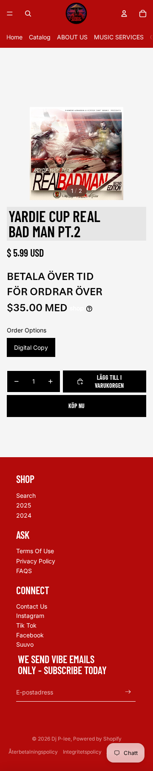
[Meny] (10, 13)
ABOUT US (72, 37)
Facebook (30, 635)
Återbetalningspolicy (33, 752)
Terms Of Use (35, 550)
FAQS (24, 570)
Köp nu (76, 405)
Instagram (30, 615)
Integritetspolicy (82, 752)
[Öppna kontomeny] (124, 13)
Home (14, 37)
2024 (23, 515)
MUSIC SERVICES (119, 37)
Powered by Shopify (97, 738)
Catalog (40, 37)
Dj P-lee (61, 738)
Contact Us (31, 606)
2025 (23, 505)
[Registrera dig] (128, 692)
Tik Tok (26, 625)
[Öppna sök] (28, 13)
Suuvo (25, 644)
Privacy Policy (35, 561)
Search (26, 495)
